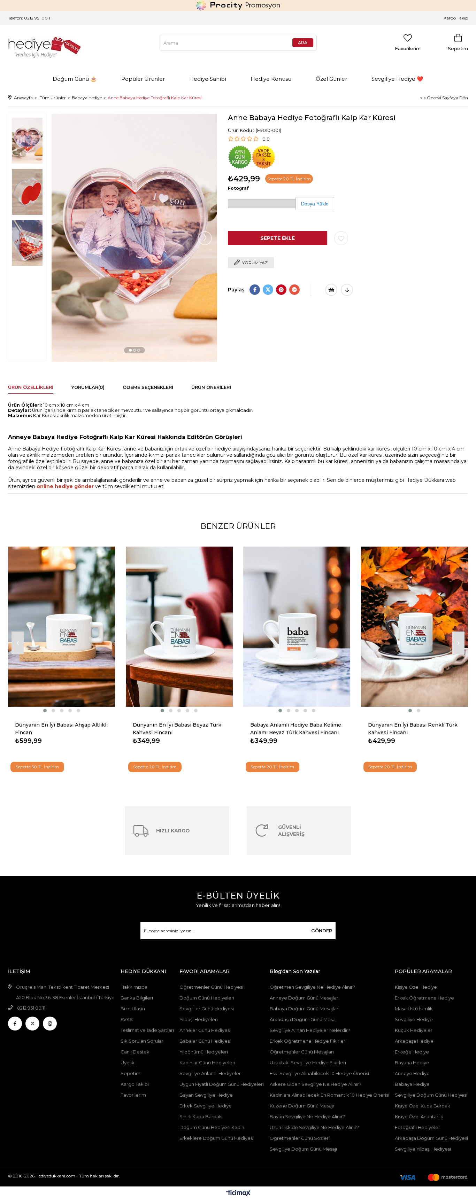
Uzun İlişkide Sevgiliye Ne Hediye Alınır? (315, 1127)
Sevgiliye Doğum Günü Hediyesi (431, 1095)
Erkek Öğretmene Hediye (424, 998)
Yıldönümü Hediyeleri (203, 1052)
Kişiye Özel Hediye (416, 987)
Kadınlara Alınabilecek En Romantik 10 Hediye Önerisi (329, 1095)
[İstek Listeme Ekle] (331, 290)
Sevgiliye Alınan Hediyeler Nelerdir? (310, 1030)
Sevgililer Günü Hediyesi (206, 1008)
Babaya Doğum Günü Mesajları (304, 1008)
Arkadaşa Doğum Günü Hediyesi (431, 1138)
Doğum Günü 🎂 (75, 79)
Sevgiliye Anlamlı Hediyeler (210, 1073)
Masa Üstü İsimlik (414, 1008)
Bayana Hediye (412, 1062)
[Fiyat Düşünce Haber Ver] (347, 290)
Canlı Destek (135, 1052)
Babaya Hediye (412, 1084)
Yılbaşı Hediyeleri (198, 1019)
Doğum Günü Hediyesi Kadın (211, 1127)
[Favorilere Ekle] (341, 238)
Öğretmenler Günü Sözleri (300, 1138)
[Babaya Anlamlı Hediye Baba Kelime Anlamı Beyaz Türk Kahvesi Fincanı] (297, 627)
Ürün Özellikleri (30, 387)
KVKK (127, 1019)
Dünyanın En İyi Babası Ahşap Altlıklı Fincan (61, 729)
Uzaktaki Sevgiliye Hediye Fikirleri (308, 1062)
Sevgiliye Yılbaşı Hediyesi (423, 1149)
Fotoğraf (238, 188)
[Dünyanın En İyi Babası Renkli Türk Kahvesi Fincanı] (414, 627)
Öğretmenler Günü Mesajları (302, 1052)
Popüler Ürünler (143, 79)
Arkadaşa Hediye (414, 1041)
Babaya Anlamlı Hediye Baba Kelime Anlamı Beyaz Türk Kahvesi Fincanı (295, 729)
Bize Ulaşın (133, 1008)
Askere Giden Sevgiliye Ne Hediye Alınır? (315, 1084)
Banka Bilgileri (137, 998)
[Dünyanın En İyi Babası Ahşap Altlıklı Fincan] (61, 627)
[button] (130, 350)
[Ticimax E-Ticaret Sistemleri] (238, 1193)
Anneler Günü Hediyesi (205, 1030)
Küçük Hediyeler (413, 1030)
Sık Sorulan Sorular (142, 1041)
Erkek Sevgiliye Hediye (205, 1105)
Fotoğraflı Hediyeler (417, 1127)
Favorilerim (133, 1095)
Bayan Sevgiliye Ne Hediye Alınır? (307, 1116)
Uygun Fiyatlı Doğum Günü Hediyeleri (221, 1084)
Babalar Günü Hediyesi (205, 1041)
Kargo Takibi (135, 1084)
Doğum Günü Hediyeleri (206, 998)
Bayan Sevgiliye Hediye (206, 1095)
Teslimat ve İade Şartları (147, 1030)
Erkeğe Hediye (412, 1052)
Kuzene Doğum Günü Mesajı (302, 1105)
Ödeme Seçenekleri (148, 387)
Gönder (321, 930)
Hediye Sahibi (207, 79)
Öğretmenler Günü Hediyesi (211, 987)
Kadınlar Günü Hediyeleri (207, 1062)
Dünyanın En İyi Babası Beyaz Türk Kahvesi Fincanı (177, 729)
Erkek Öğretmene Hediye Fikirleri (308, 1041)
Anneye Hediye (412, 1073)
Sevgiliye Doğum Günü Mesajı (303, 1149)
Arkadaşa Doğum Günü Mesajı (304, 1019)
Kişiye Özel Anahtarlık (419, 1116)
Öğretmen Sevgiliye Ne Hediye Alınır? (312, 987)
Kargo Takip (456, 18)
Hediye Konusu (271, 79)
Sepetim (130, 1073)
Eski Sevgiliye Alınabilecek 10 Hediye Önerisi (319, 1073)
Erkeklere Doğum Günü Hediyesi (216, 1138)
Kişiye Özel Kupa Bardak (422, 1105)
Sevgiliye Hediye (414, 1019)
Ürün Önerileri (211, 387)
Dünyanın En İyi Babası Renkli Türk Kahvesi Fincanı (413, 729)
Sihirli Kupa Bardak (200, 1116)
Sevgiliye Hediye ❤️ (397, 79)
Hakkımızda (134, 987)
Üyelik (128, 1062)
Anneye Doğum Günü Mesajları (304, 998)
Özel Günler (331, 79)
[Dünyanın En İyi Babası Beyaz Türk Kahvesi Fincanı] (179, 627)
